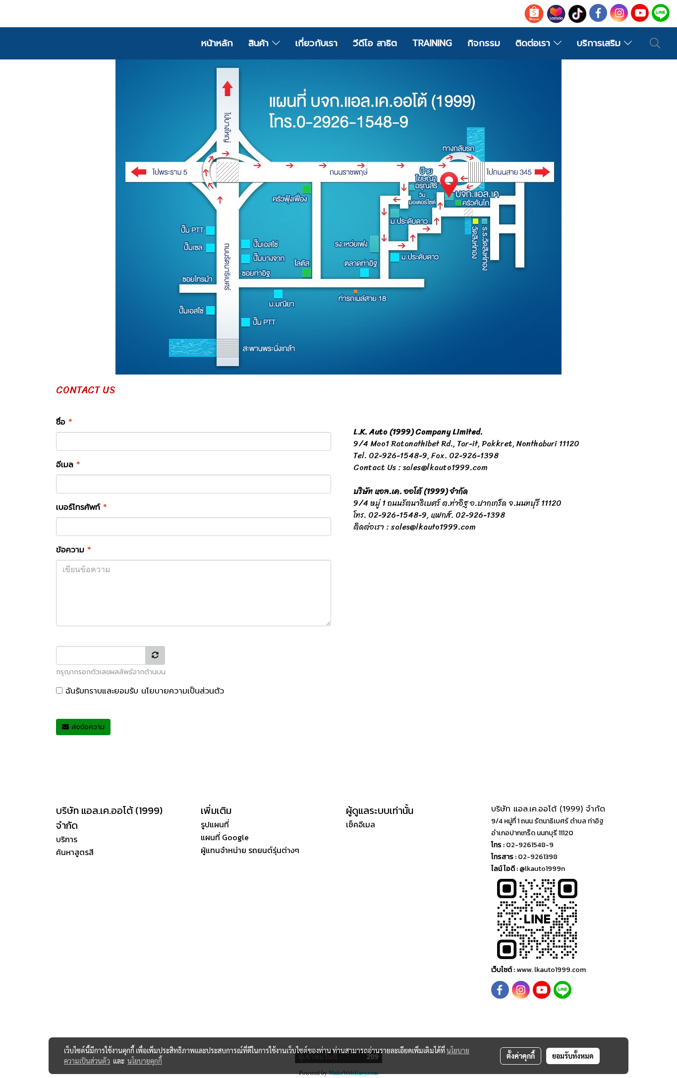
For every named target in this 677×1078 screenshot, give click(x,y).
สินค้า (260, 43)
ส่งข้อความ (87, 727)
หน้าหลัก (217, 43)
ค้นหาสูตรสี (75, 852)
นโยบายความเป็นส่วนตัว (182, 691)
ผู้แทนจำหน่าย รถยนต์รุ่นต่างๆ (250, 850)
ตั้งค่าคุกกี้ (521, 1055)
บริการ (66, 839)
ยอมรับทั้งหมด (573, 1055)
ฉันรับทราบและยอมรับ (143, 691)
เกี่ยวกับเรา (316, 43)
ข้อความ (73, 550)
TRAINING (432, 43)
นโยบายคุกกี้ (144, 1060)
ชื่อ (64, 422)
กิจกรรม (483, 43)
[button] (655, 43)
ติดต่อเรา (534, 43)
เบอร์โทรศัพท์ (81, 507)
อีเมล (68, 465)
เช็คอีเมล (360, 824)
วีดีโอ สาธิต (375, 43)
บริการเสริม (600, 43)
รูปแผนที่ (215, 824)
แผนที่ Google (225, 837)
